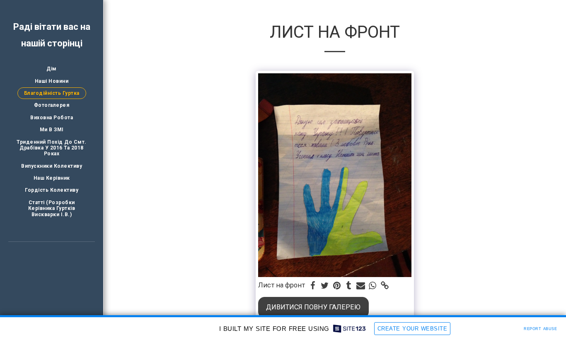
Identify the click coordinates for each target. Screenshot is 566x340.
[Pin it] (336, 286)
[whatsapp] (372, 286)
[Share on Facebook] (313, 286)
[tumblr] (348, 286)
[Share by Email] (360, 286)
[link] (384, 286)
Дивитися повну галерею (313, 307)
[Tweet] (324, 286)
